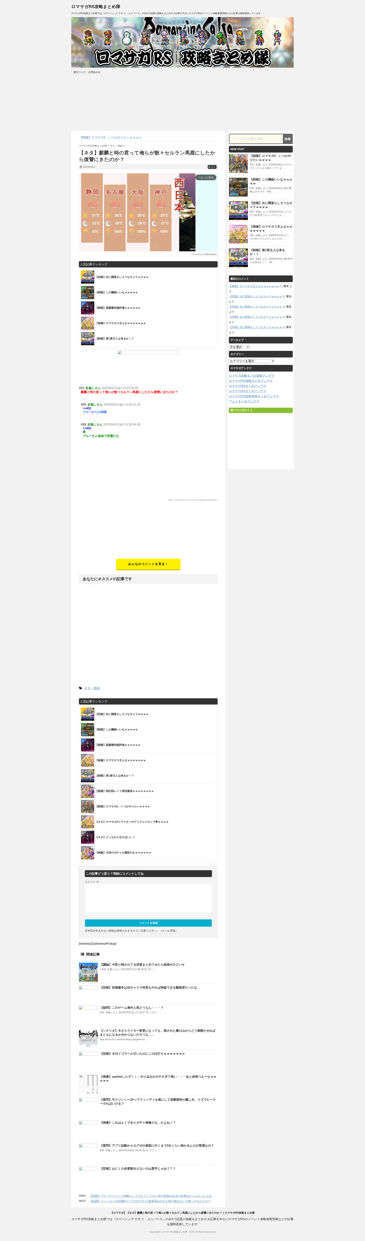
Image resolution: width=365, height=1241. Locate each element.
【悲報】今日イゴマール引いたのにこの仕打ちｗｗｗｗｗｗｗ (142, 1053)
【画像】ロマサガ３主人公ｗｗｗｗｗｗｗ (254, 286)
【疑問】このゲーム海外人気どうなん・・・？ (132, 1007)
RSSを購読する (242, 410)
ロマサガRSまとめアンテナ (248, 386)
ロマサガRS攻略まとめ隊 (95, 6)
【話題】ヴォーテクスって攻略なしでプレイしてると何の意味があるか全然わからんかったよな (150, 1195)
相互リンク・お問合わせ (87, 72)
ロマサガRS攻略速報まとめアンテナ (254, 396)
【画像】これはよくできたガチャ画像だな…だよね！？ (138, 1122)
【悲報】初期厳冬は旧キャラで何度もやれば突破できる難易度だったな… (150, 987)
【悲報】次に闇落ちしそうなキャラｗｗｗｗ (255, 296)
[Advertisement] (148, 532)
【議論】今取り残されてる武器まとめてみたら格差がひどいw (142, 964)
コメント (92, 881)
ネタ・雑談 (92, 688)
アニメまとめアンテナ (244, 401)
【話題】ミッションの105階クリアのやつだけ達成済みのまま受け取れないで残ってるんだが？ (150, 1201)
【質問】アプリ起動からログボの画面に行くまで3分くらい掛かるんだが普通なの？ (157, 1145)
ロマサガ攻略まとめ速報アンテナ (252, 375)
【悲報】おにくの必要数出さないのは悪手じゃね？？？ (138, 1168)
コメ (212, 167)
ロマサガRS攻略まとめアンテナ (251, 380)
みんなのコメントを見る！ (148, 564)
